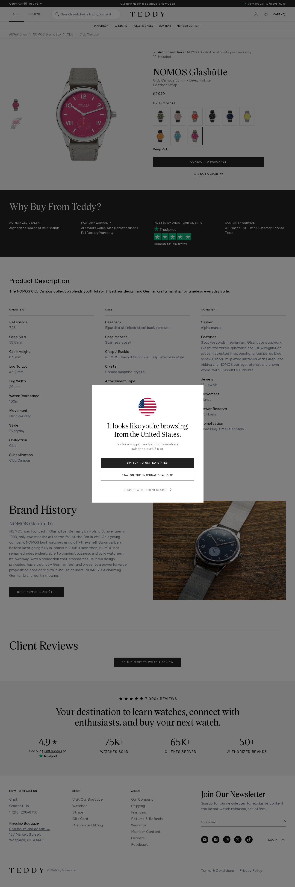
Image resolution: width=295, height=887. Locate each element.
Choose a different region (146, 489)
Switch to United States (147, 463)
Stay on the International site (147, 475)
